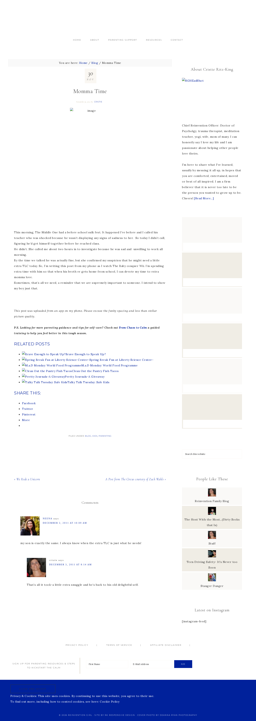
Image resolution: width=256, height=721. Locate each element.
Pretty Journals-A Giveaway (84, 376)
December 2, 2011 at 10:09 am (65, 523)
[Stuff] (212, 538)
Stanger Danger (212, 586)
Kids (94, 436)
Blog (88, 436)
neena (47, 518)
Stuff (212, 543)
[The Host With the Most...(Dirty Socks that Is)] (212, 514)
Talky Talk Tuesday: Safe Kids (88, 382)
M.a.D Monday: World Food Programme (109, 365)
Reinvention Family (128, 17)
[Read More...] (204, 198)
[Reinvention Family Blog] (212, 495)
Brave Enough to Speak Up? (86, 354)
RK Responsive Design (120, 715)
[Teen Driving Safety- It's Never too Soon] (212, 556)
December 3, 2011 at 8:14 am (70, 564)
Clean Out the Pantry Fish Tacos (95, 371)
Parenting (105, 436)
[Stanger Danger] (212, 580)
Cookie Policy (110, 701)
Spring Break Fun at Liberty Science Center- (121, 360)
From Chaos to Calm (133, 327)
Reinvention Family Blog (212, 501)
